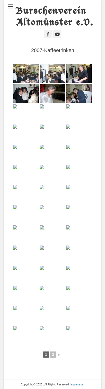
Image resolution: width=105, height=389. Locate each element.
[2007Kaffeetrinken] (26, 73)
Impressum (77, 384)
